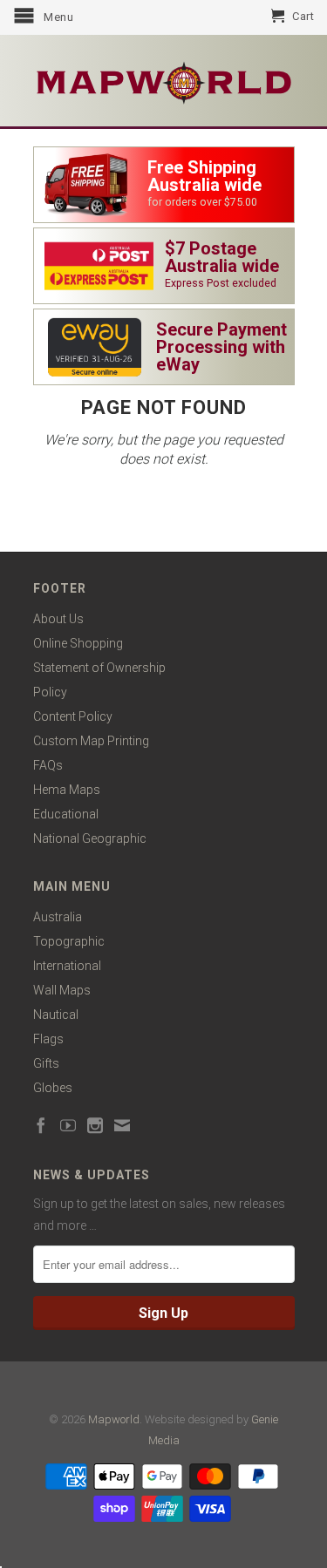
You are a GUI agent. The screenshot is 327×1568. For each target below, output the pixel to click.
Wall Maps (62, 990)
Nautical (55, 1015)
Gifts (46, 1063)
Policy (50, 692)
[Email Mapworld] (122, 1125)
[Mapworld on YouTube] (68, 1125)
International (67, 966)
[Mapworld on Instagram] (95, 1125)
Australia (57, 917)
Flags (48, 1039)
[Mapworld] (164, 80)
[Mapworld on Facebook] (41, 1125)
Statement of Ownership (99, 668)
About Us (58, 619)
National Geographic (89, 838)
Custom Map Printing (91, 741)
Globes (52, 1088)
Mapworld (114, 1419)
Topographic (69, 941)
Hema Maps (66, 790)
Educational (66, 814)
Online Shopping (78, 643)
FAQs (48, 765)
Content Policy (72, 716)
